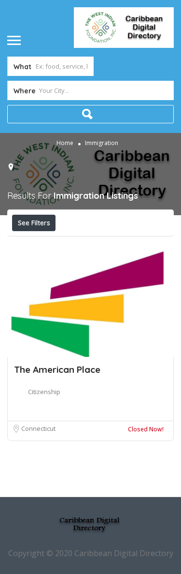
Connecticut (38, 428)
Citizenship (44, 391)
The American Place (57, 369)
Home (64, 142)
